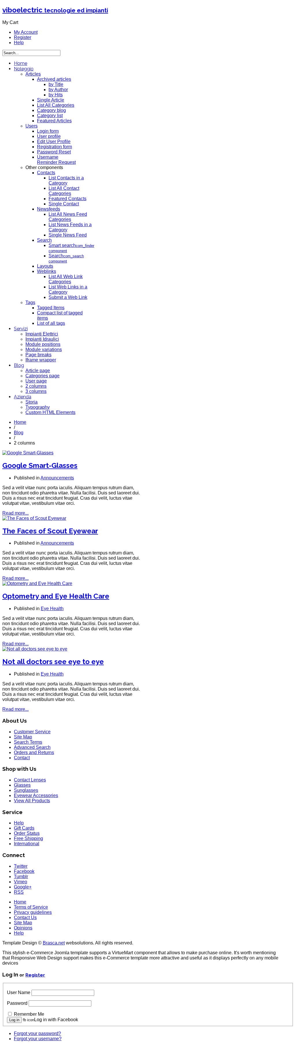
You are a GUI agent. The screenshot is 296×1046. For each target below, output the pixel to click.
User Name (18, 992)
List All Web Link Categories (66, 279)
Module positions (42, 344)
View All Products (32, 800)
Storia (31, 402)
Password (17, 1003)
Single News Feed (68, 235)
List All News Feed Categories (68, 217)
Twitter (20, 866)
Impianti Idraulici (42, 339)
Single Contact (64, 203)
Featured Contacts (67, 198)
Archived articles (54, 79)
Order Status (27, 833)
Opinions (23, 927)
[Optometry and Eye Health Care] (37, 583)
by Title (56, 84)
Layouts (45, 266)
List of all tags (51, 323)
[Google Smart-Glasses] (27, 452)
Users (31, 125)
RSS (19, 892)
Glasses (22, 785)
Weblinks (46, 271)
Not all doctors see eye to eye (53, 661)
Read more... (15, 513)
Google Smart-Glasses (39, 465)
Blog (19, 365)
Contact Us (25, 917)
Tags (30, 302)
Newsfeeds (48, 209)
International (26, 843)
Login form (48, 131)
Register (22, 37)
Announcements (57, 477)
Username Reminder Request (56, 160)
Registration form (54, 146)
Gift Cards (24, 828)
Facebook (24, 871)
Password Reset (54, 151)
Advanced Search (32, 747)
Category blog (51, 110)
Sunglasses (26, 790)
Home (20, 63)
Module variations (43, 349)
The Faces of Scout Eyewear (50, 531)
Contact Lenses (30, 779)
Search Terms (28, 742)
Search (44, 240)
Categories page (42, 375)
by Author (58, 89)
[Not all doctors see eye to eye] (34, 648)
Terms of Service (31, 907)
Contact (22, 757)
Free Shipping (28, 838)
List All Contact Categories (64, 191)
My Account (26, 32)
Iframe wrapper (40, 359)
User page (36, 380)
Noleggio (24, 69)
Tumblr (21, 876)
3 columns (36, 391)
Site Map (23, 736)
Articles (33, 74)
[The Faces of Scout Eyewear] (34, 518)
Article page (37, 370)
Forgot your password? (37, 1033)
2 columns (36, 386)
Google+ (23, 886)
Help (19, 42)
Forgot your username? (38, 1038)
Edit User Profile (54, 141)
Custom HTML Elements (50, 412)
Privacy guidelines (33, 912)
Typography (37, 407)
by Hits (56, 94)
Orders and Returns (34, 752)
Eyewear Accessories (36, 795)
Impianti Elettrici (41, 333)
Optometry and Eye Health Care (55, 596)
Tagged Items (50, 307)
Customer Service (32, 731)
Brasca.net (54, 942)
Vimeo (20, 881)
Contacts (46, 172)
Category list (50, 115)
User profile (49, 136)
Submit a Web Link (68, 297)
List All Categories (55, 105)
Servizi (21, 328)
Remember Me (29, 1014)
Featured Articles (54, 120)
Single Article (50, 100)
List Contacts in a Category (66, 180)
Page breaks (38, 354)
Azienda (22, 397)
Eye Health (52, 608)
